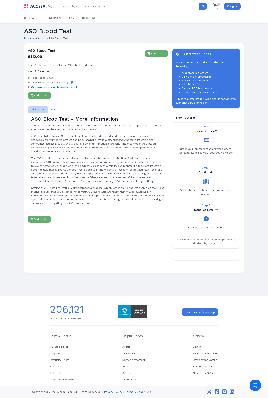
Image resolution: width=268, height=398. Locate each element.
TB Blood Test (59, 346)
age (153, 181)
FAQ (71, 17)
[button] (34, 18)
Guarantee (128, 353)
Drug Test (56, 353)
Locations (55, 17)
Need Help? (89, 17)
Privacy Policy (113, 392)
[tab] (38, 109)
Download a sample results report (55, 86)
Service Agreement (133, 359)
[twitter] (209, 392)
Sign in (197, 346)
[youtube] (224, 392)
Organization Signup (205, 359)
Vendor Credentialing (205, 353)
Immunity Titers (59, 359)
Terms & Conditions (138, 392)
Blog (125, 366)
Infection (40, 38)
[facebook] (217, 392)
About (126, 346)
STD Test (55, 366)
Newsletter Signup (204, 373)
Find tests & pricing (200, 312)
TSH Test (55, 373)
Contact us (129, 379)
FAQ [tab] (53, 109)
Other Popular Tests (62, 379)
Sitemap (127, 373)
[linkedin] (232, 392)
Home (27, 38)
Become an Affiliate (205, 366)
